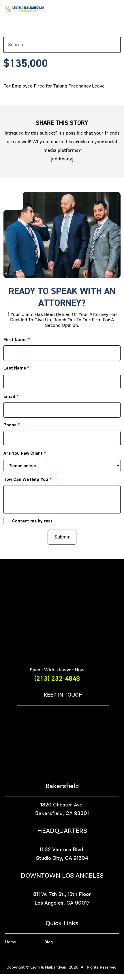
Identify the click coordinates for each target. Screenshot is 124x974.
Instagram (42, 715)
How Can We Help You (27, 479)
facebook (20, 715)
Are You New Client (24, 453)
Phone (11, 425)
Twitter (63, 715)
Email (11, 396)
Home (10, 942)
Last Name (16, 368)
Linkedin (84, 715)
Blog (48, 942)
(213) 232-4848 (57, 678)
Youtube (106, 715)
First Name (16, 340)
